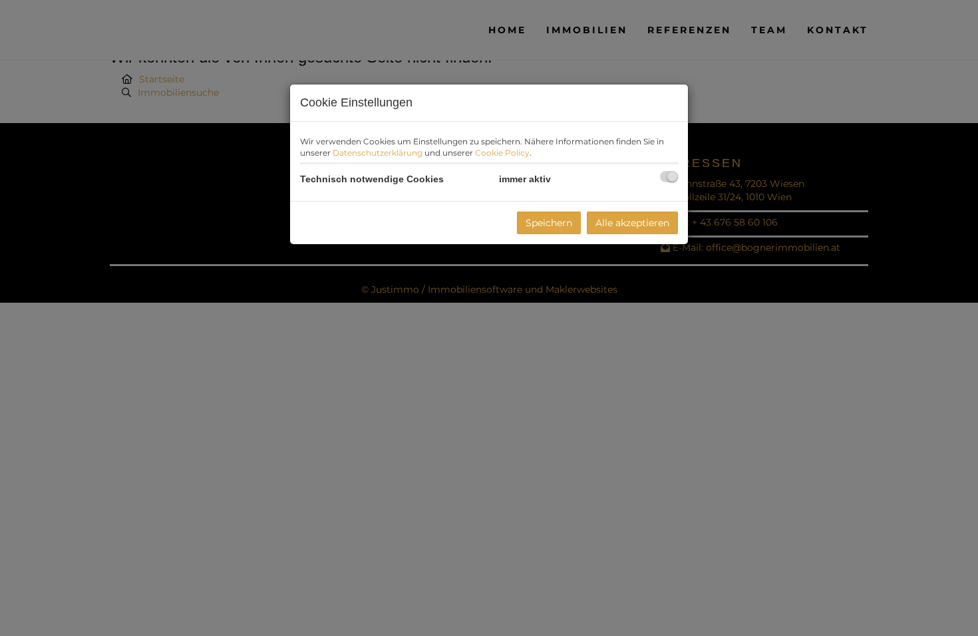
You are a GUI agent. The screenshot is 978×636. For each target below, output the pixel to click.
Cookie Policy (502, 153)
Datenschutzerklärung (377, 153)
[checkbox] (669, 176)
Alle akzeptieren (632, 223)
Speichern (549, 223)
